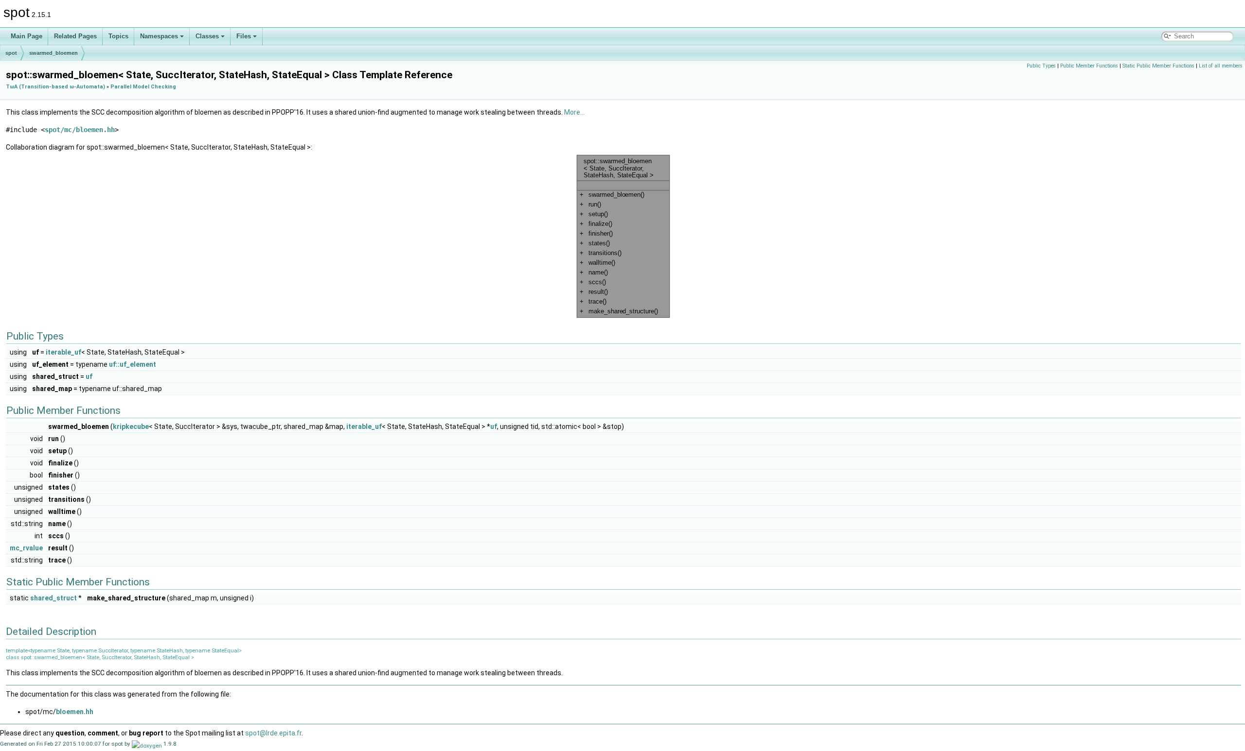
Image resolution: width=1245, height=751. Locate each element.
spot (11, 53)
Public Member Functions (1089, 66)
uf (89, 376)
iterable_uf (63, 352)
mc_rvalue (26, 548)
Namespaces (159, 36)
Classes (207, 36)
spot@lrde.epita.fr (273, 733)
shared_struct (53, 598)
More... (574, 112)
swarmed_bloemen (53, 53)
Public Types (1041, 66)
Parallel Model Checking (143, 87)
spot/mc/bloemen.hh (80, 130)
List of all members (1221, 66)
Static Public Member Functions (1158, 66)
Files (243, 36)
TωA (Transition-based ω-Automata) (55, 87)
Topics (118, 36)
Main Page (26, 36)
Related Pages (75, 36)
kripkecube (131, 426)
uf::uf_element (132, 364)
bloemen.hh (74, 712)
